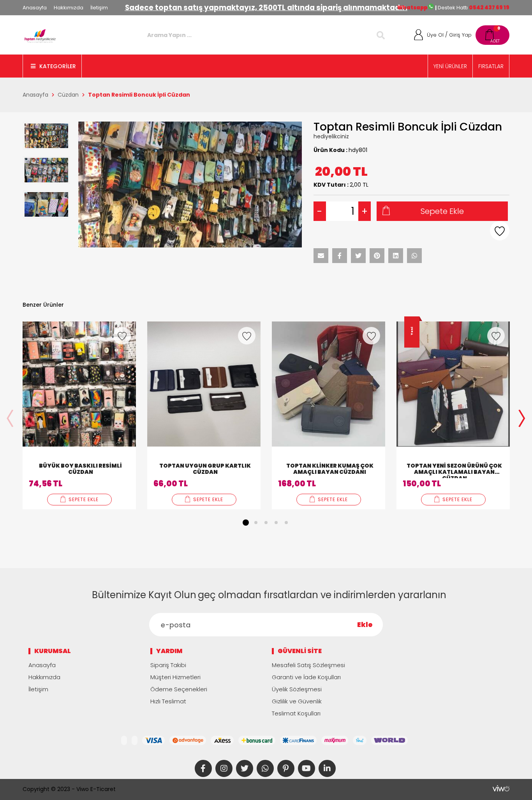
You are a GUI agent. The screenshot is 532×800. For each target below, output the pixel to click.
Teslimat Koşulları (296, 713)
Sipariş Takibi (168, 665)
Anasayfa (35, 7)
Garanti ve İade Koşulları (306, 677)
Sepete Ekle (442, 211)
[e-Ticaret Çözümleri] (501, 788)
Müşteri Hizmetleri (175, 677)
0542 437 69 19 (489, 7)
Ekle (365, 624)
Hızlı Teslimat (168, 701)
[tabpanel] (79, 415)
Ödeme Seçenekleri (178, 689)
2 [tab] (255, 522)
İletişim (99, 7)
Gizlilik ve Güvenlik (297, 701)
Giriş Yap (460, 35)
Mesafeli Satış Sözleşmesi (308, 665)
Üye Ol (435, 35)
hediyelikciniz (331, 136)
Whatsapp (412, 7)
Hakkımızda (68, 7)
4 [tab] (276, 522)
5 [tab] (286, 522)
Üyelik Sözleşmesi (297, 689)
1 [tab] (246, 522)
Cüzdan (68, 95)
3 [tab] (266, 522)
